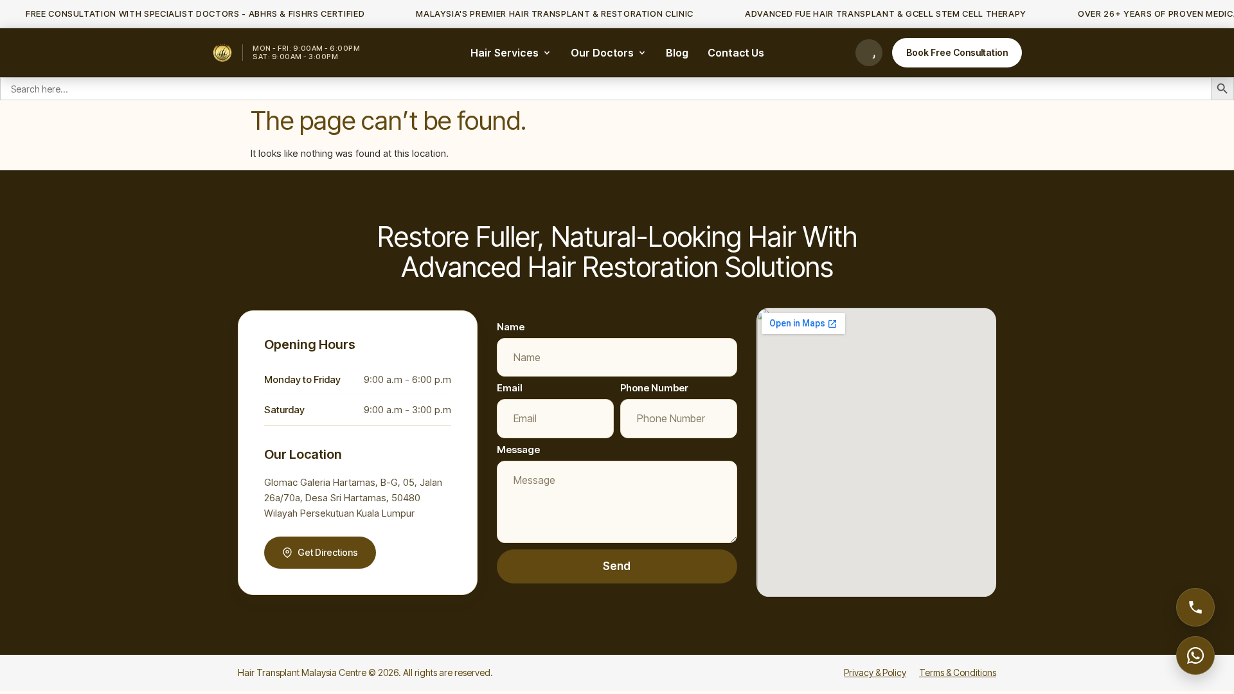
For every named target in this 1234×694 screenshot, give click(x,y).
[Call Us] (868, 52)
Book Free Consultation (957, 52)
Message (518, 449)
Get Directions (328, 552)
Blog (677, 52)
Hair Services (504, 52)
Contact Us (736, 52)
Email (510, 388)
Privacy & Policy (875, 672)
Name (510, 327)
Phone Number (654, 388)
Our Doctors (602, 52)
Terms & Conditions (957, 672)
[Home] (222, 52)
